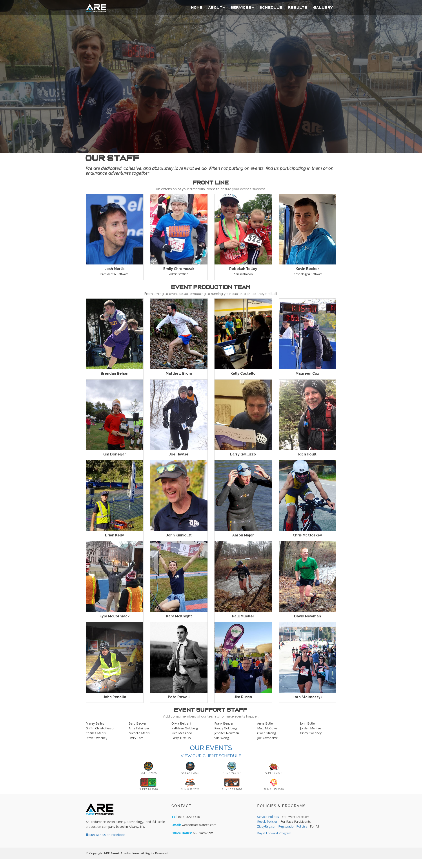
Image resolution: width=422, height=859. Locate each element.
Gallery (323, 7)
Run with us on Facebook (106, 835)
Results (298, 7)
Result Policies (267, 821)
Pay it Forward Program (274, 833)
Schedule (271, 7)
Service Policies (268, 817)
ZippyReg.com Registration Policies (282, 826)
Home (197, 7)
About (215, 7)
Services (241, 7)
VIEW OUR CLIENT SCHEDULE (211, 755)
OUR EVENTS (211, 748)
